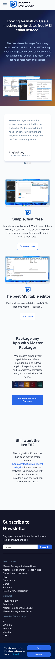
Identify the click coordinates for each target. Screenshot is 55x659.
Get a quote (9, 580)
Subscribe (44, 547)
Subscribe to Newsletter (15, 573)
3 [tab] (30, 163)
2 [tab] (28, 163)
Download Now (28, 246)
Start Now (27, 316)
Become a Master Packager (27, 400)
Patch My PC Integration (15, 590)
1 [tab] (25, 163)
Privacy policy (10, 600)
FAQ (5, 576)
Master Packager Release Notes (19, 566)
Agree (39, 648)
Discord (7, 635)
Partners (7, 587)
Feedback (8, 604)
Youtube (7, 628)
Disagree (38, 654)
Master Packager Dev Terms (18, 611)
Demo (6, 583)
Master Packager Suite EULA (18, 607)
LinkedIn (7, 624)
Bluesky (7, 631)
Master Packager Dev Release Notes (22, 569)
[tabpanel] (27, 137)
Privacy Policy (17, 654)
